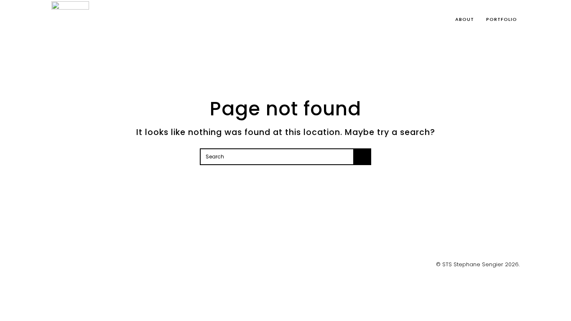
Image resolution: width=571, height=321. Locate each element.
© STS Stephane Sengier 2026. (478, 264)
